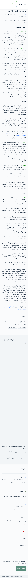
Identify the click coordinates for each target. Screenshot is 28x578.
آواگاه (23, 324)
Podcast (23, 321)
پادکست (9, 324)
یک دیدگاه (24, 448)
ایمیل (24, 531)
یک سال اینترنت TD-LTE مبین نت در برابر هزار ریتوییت (14, 446)
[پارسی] (16, 7)
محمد (21, 491)
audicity (23, 319)
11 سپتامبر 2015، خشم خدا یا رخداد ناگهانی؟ (16, 458)
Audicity (18, 135)
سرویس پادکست (12, 327)
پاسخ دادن (4, 479)
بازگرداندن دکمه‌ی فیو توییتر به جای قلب (17, 452)
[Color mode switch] (21, 4)
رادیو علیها (11, 307)
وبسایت (24, 538)
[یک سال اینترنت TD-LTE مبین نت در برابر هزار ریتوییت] (14, 393)
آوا (6, 321)
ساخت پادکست (22, 327)
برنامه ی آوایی (17, 324)
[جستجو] (19, 4)
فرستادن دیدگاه (21, 568)
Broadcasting (16, 319)
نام (25, 524)
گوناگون (5, 14)
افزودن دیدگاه (23, 545)
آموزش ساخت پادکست (14, 321)
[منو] (25, 4)
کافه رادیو (19, 309)
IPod (9, 319)
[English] (16, 2)
